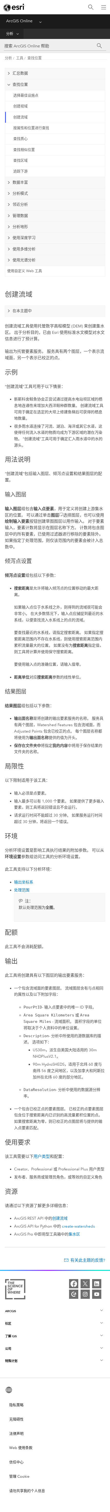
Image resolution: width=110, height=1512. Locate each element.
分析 (9, 34)
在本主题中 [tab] (22, 310)
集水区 (74, 1234)
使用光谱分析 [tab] (24, 260)
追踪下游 (20, 171)
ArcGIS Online (19, 20)
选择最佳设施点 (25, 95)
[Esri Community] (73, 1294)
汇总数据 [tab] (20, 73)
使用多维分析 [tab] (24, 249)
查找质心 (20, 139)
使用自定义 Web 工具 (24, 271)
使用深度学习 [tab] (24, 237)
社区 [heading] (8, 1323)
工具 (19, 58)
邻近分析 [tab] (20, 204)
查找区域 (20, 160)
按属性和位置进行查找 (31, 128)
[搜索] (91, 7)
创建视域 (20, 106)
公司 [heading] (8, 1349)
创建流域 (20, 117)
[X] (85, 1283)
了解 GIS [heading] (11, 1336)
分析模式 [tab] (20, 193)
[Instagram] (85, 1294)
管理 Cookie (19, 1476)
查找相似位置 (24, 150)
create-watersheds (78, 1226)
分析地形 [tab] (20, 226)
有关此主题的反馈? (87, 1260)
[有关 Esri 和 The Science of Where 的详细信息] (15, 1290)
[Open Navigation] (103, 7)
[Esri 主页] (14, 7)
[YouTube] (96, 1294)
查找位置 (34, 58)
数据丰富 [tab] (20, 182)
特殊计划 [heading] (11, 1361)
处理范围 (21, 890)
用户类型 (42, 1156)
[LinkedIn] (96, 1283)
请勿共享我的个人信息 (27, 1491)
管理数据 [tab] (20, 215)
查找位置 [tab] (20, 84)
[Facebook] (73, 1283)
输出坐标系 (23, 882)
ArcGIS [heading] (10, 1311)
